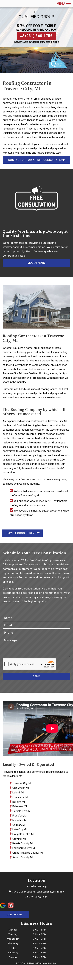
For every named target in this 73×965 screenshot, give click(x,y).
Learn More (36, 262)
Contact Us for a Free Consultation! (36, 160)
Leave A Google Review (22, 533)
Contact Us (15, 914)
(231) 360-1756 (38, 36)
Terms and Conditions (47, 963)
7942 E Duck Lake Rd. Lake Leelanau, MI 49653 (38, 891)
